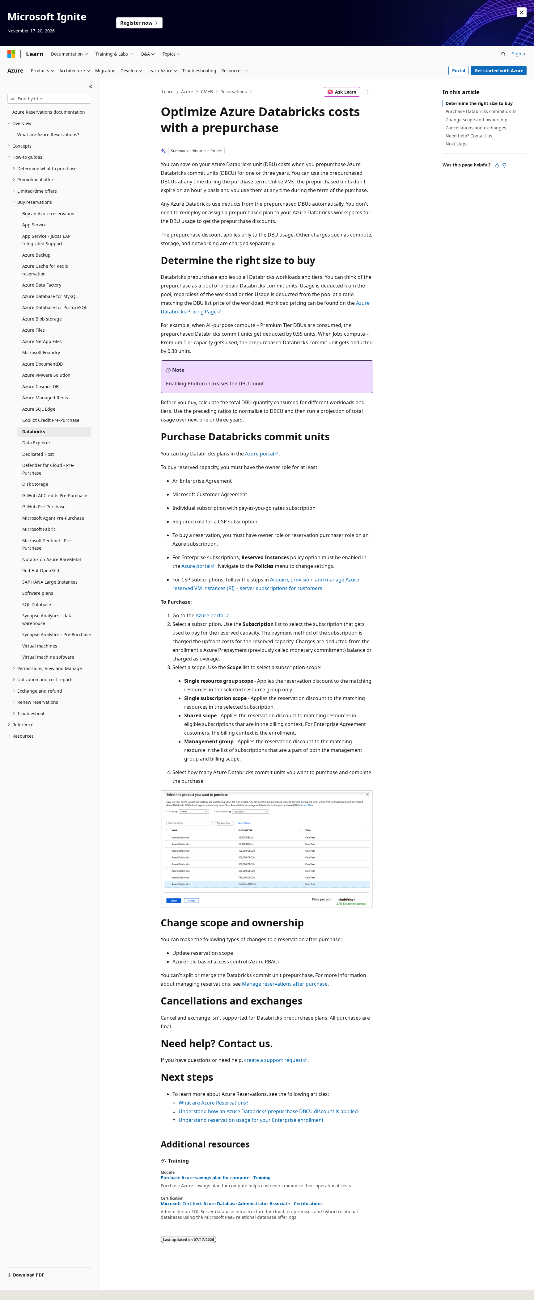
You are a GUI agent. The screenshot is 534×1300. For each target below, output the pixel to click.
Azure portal (259, 453)
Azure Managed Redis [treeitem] (45, 397)
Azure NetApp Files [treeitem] (42, 341)
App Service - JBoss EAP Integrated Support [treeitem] (46, 240)
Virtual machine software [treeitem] (48, 657)
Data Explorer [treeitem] (36, 443)
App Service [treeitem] (34, 225)
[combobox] (49, 99)
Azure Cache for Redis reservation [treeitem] (45, 270)
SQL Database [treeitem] (36, 604)
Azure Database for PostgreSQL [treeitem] (54, 307)
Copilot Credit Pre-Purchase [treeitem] (50, 420)
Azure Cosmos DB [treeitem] (40, 386)
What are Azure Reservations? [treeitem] (48, 134)
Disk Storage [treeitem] (35, 484)
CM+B (207, 91)
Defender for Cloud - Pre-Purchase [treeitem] (48, 469)
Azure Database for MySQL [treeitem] (50, 296)
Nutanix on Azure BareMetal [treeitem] (51, 559)
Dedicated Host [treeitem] (38, 454)
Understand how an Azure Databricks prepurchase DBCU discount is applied (268, 1111)
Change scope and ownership (476, 120)
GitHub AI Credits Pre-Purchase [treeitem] (54, 495)
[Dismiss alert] (522, 12)
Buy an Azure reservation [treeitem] (48, 213)
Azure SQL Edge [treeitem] (38, 409)
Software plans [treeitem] (37, 593)
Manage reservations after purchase (285, 983)
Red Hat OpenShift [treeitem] (41, 570)
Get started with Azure (499, 70)
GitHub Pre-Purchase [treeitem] (44, 507)
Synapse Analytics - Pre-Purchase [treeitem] (56, 634)
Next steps (457, 144)
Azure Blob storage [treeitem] (42, 319)
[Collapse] (90, 86)
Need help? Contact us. (470, 136)
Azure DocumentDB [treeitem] (42, 364)
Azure (187, 91)
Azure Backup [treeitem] (36, 255)
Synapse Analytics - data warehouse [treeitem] (47, 619)
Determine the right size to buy (479, 103)
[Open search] (503, 54)
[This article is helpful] (497, 165)
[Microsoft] (11, 54)
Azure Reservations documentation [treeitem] (48, 112)
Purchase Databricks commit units (481, 111)
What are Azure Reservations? (213, 1102)
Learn (168, 91)
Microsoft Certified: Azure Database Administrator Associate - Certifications (242, 1203)
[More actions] (367, 92)
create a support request (273, 1060)
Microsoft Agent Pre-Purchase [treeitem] (53, 518)
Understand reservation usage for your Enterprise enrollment (251, 1120)
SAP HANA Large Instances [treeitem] (50, 582)
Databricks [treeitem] (33, 431)
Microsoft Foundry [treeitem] (41, 352)
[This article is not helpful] (504, 165)
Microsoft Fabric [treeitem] (39, 529)
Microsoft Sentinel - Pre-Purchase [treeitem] (47, 544)
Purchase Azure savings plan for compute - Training (216, 1177)
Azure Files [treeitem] (33, 330)
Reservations (233, 91)
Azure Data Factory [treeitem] (41, 285)
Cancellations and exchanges (476, 128)
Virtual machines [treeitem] (39, 646)
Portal (458, 70)
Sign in (519, 54)
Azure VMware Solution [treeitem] (46, 375)
